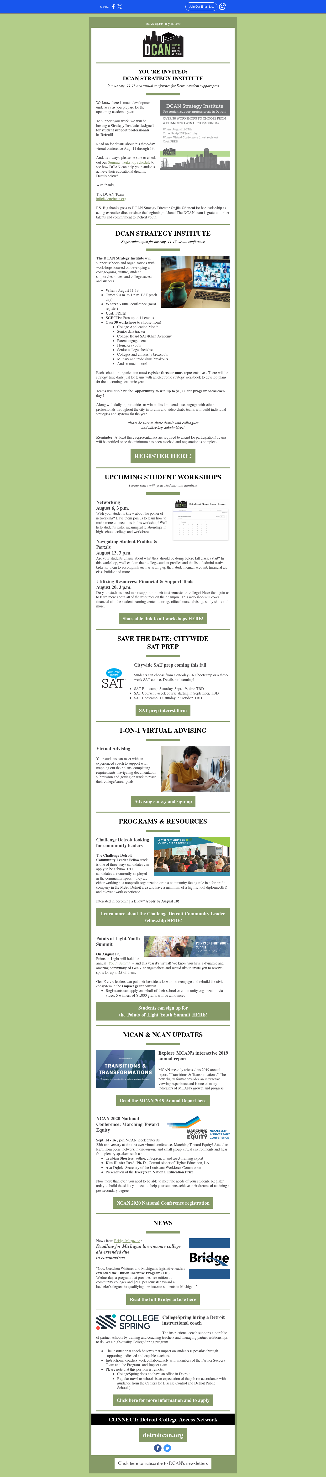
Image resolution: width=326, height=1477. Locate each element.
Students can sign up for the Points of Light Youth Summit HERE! (163, 1011)
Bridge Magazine (127, 1240)
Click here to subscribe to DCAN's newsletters (163, 1463)
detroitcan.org (163, 1435)
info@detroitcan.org (111, 198)
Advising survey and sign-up (163, 801)
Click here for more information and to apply (163, 1400)
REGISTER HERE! (163, 456)
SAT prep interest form (163, 710)
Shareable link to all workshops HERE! (163, 618)
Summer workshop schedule (129, 162)
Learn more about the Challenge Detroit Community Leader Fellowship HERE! (163, 917)
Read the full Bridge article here (163, 1299)
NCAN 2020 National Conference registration (163, 1202)
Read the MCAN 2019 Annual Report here (163, 1100)
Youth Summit (119, 962)
